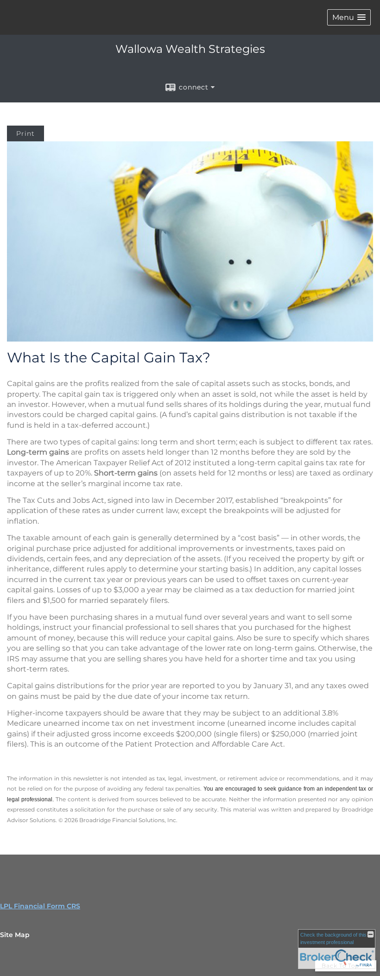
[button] (349, 17)
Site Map (15, 935)
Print (25, 133)
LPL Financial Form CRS (40, 906)
